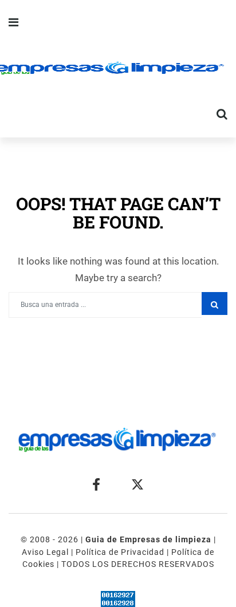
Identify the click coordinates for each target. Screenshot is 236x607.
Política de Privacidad (120, 552)
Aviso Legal (45, 552)
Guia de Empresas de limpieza (149, 539)
